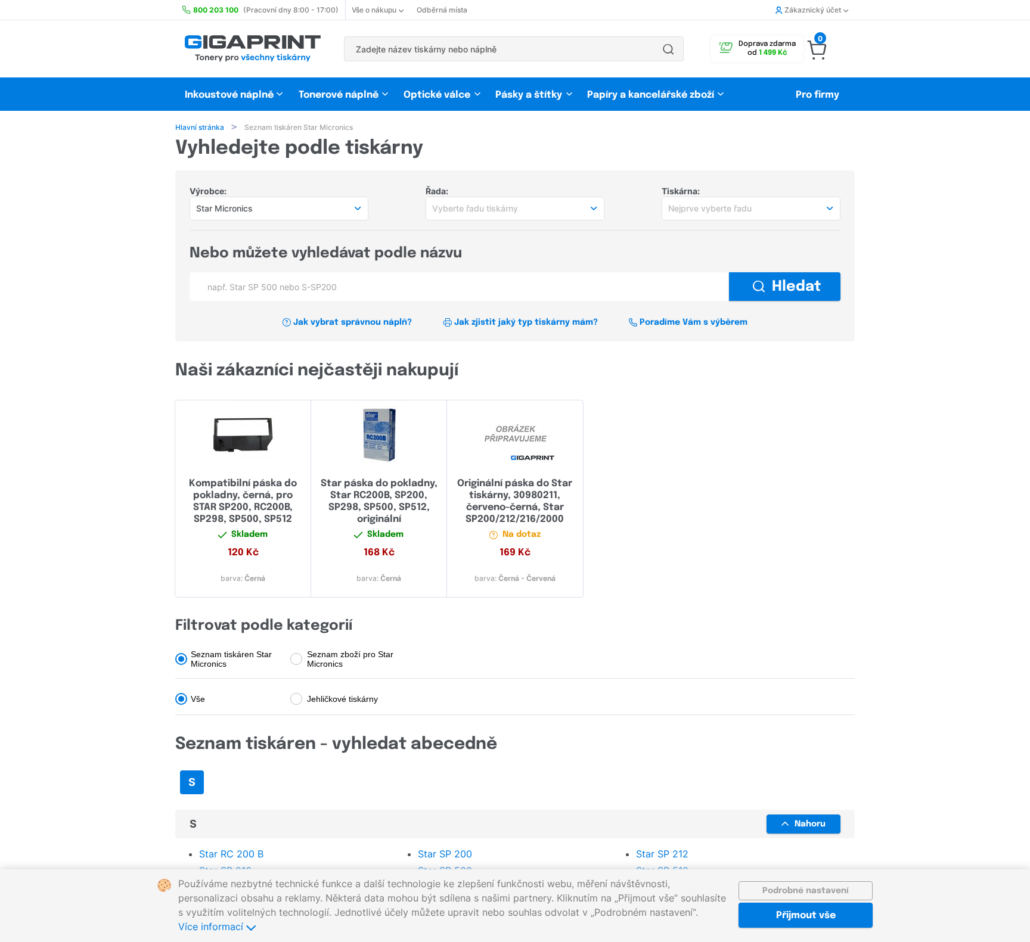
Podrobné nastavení (805, 891)
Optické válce (437, 95)
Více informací (212, 926)
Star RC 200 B (231, 854)
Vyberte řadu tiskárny (475, 208)
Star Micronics (224, 208)
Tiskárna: (681, 191)
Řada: (437, 191)
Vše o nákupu (374, 9)
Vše (198, 699)
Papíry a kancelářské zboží (651, 95)
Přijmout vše (806, 915)
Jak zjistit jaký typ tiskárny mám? (526, 322)
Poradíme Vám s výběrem (693, 322)
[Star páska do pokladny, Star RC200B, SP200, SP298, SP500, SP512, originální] (378, 435)
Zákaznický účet (812, 9)
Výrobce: (208, 191)
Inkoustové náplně (229, 95)
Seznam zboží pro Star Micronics (350, 659)
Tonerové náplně (339, 95)
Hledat (796, 286)
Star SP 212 (662, 854)
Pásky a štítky (528, 95)
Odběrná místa (442, 9)
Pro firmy (817, 95)
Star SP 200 (445, 854)
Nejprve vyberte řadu (710, 208)
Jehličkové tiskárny (342, 699)
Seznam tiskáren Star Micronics (231, 659)
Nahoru (810, 824)
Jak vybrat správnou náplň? (352, 322)
